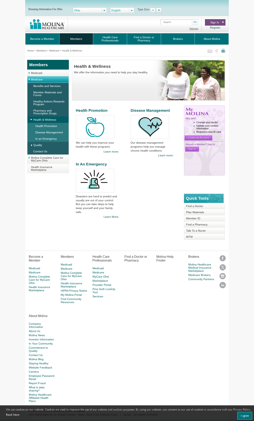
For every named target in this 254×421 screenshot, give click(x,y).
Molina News (37, 335)
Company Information (36, 325)
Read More (12, 414)
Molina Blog (36, 359)
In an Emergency (46, 138)
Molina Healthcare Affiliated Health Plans (40, 398)
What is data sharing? (36, 389)
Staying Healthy (38, 363)
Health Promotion (46, 126)
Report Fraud (37, 383)
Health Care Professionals (110, 39)
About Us (34, 331)
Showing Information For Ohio (45, 9)
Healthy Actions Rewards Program (48, 103)
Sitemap (193, 28)
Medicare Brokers (199, 275)
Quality (37, 145)
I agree (245, 415)
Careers (34, 371)
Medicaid (36, 72)
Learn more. (111, 151)
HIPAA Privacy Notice (74, 290)
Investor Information (41, 339)
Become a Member (42, 38)
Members (76, 38)
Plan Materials (195, 212)
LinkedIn (222, 286)
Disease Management (49, 132)
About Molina (212, 38)
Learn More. (111, 216)
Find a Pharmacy (197, 224)
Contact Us (40, 151)
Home (30, 50)
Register (215, 27)
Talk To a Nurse (196, 230)
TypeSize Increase (158, 10)
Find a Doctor (194, 206)
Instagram (222, 277)
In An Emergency (91, 164)
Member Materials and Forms (47, 94)
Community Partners (201, 279)
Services (97, 296)
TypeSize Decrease (152, 10)
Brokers (178, 38)
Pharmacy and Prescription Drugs (45, 112)
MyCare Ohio (100, 276)
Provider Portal (101, 284)
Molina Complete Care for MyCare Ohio (47, 159)
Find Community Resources (71, 300)
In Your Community (41, 343)
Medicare (54, 50)
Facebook (222, 259)
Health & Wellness (44, 119)
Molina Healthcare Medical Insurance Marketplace (199, 267)
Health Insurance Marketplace (41, 168)
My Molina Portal (71, 294)
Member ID (193, 218)
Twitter (222, 268)
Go (195, 22)
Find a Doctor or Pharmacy (144, 39)
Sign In (214, 22)
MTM (189, 236)
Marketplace (100, 280)
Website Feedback (40, 367)
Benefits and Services (47, 86)
